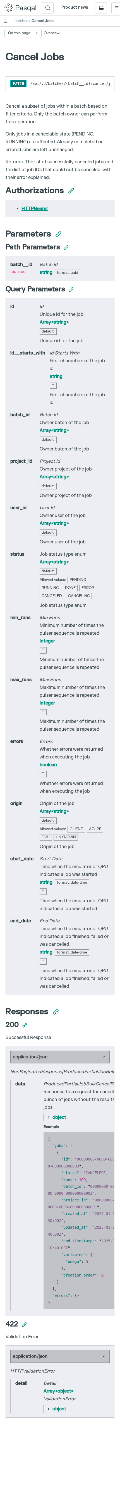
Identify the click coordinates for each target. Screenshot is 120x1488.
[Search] (48, 7)
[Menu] (5, 21)
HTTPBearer (34, 208)
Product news (74, 7)
